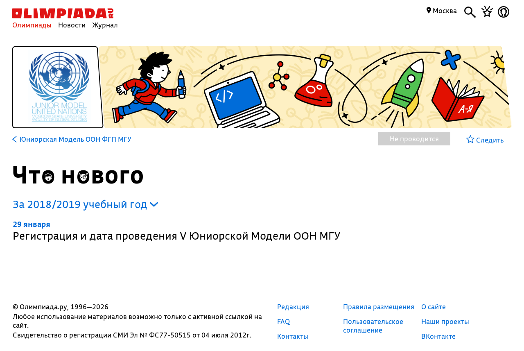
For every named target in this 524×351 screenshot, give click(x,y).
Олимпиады (32, 24)
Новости (72, 24)
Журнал (105, 24)
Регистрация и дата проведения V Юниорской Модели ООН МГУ (177, 230)
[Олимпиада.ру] (62, 13)
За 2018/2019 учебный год (81, 204)
